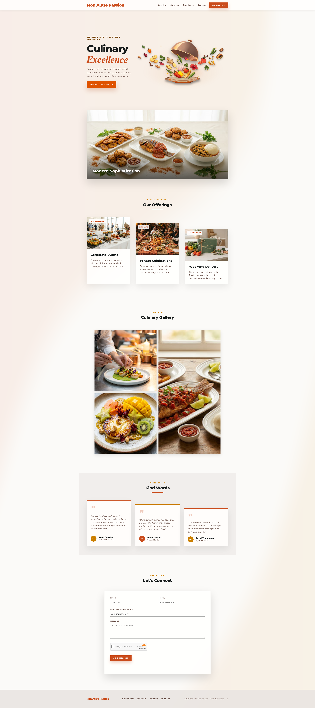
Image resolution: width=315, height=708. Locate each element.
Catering (162, 5)
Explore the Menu (101, 84)
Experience (188, 5)
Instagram (128, 699)
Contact (201, 5)
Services (174, 5)
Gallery (154, 699)
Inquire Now (219, 5)
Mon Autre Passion (105, 5)
